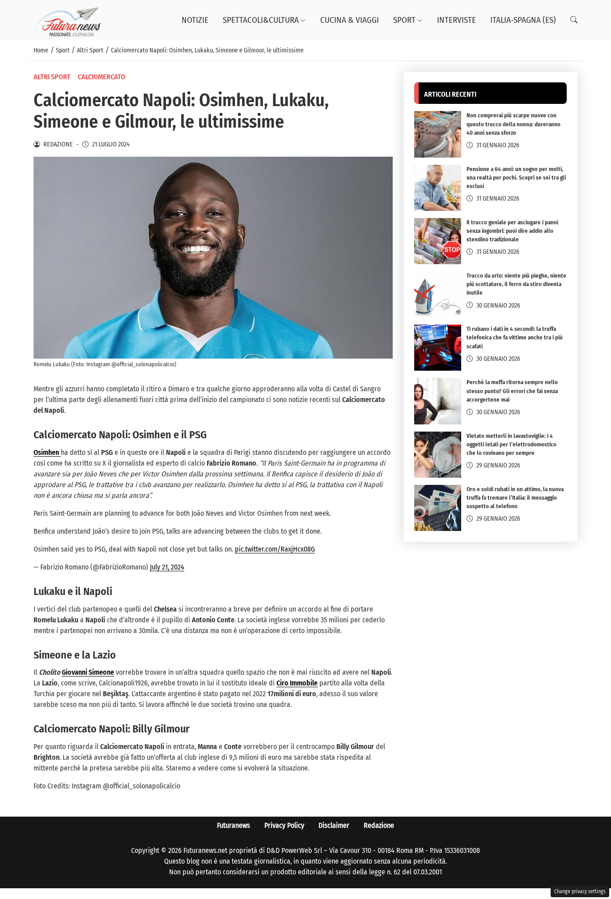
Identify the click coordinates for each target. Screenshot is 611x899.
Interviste (456, 20)
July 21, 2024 (167, 567)
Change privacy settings (580, 891)
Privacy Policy (284, 825)
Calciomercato (101, 77)
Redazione (379, 825)
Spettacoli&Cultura (261, 20)
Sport (404, 20)
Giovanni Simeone (88, 672)
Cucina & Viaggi (349, 20)
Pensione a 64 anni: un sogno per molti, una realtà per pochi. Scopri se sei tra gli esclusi (516, 177)
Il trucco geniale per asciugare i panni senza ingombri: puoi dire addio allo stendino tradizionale (512, 231)
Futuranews (233, 825)
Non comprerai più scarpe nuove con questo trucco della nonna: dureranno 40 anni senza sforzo (513, 124)
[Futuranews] (67, 19)
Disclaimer (333, 825)
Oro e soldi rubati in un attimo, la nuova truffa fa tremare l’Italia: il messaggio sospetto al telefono (515, 497)
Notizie (195, 20)
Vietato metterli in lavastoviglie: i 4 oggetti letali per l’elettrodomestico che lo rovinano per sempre (511, 444)
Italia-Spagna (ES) (523, 20)
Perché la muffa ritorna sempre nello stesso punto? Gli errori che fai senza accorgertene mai (512, 390)
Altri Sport (52, 77)
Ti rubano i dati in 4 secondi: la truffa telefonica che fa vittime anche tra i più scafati (515, 337)
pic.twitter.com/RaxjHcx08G (275, 549)
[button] (573, 20)
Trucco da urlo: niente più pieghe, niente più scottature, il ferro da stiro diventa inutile (516, 284)
